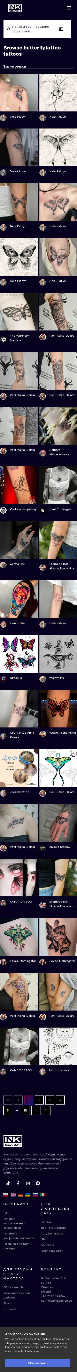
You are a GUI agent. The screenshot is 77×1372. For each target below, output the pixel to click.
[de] (20, 1195)
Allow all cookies (38, 1363)
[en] (13, 1195)
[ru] (35, 1195)
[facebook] (18, 1183)
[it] (42, 1195)
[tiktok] (8, 1183)
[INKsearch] (15, 8)
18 (25, 1110)
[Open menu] (69, 8)
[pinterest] (38, 1183)
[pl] (5, 1195)
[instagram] (28, 1183)
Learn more (32, 1351)
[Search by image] (61, 29)
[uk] (27, 1195)
